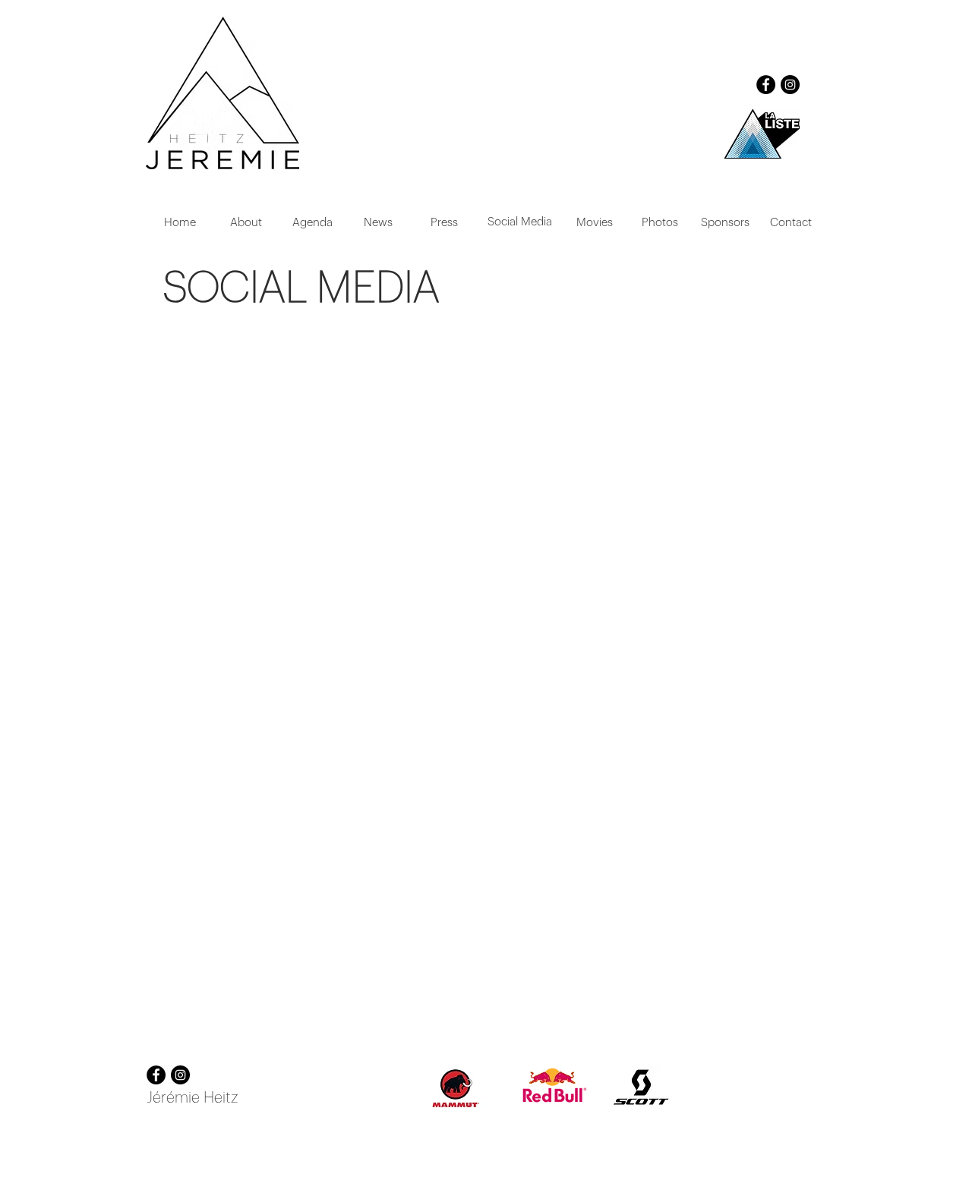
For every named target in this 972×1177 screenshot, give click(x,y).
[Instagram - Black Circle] (790, 84)
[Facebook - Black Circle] (765, 84)
